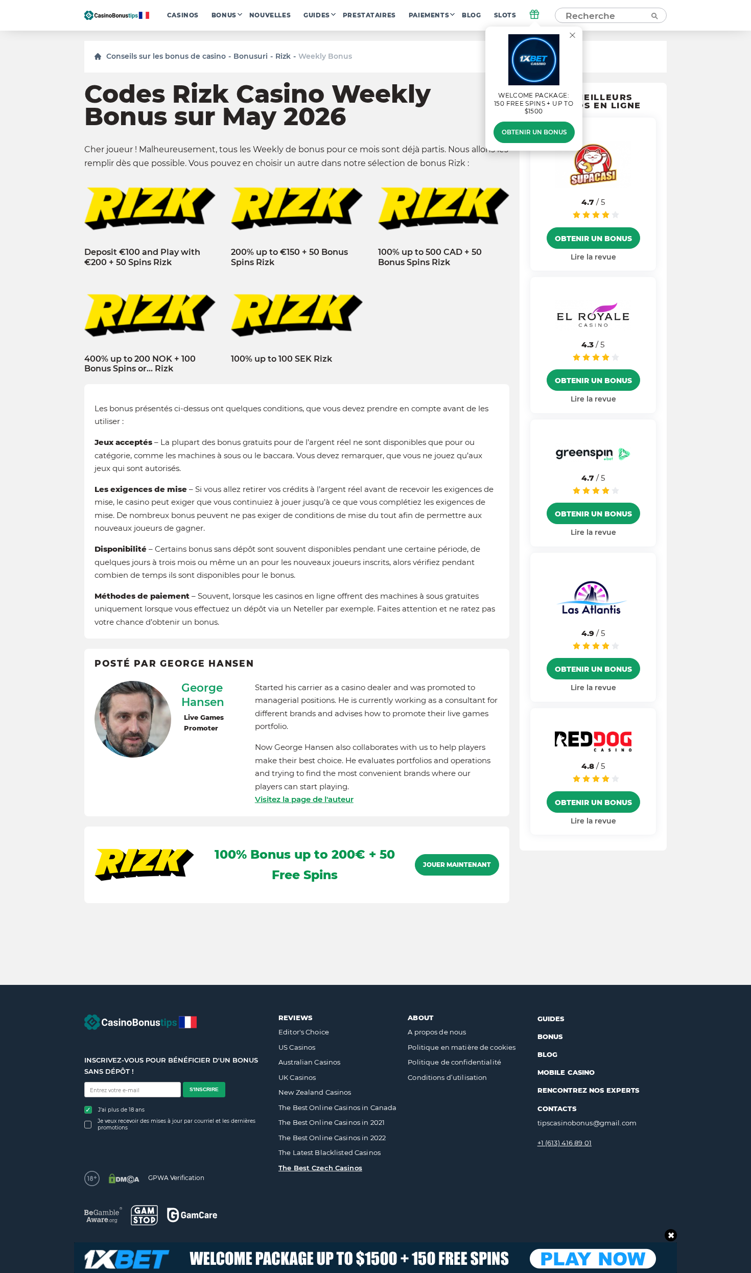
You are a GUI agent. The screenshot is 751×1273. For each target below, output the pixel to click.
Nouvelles (270, 15)
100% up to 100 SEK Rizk (281, 359)
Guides (316, 15)
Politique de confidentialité (454, 1062)
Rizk (283, 56)
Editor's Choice (303, 1032)
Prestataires (369, 15)
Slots (505, 15)
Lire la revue (593, 256)
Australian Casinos (309, 1062)
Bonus (224, 15)
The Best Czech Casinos (320, 1168)
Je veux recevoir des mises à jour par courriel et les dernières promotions (176, 1124)
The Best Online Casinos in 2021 (331, 1122)
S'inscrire (204, 1089)
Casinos (183, 15)
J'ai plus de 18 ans (121, 1109)
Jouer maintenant (457, 864)
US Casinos (296, 1047)
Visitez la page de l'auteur (304, 799)
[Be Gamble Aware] (103, 1215)
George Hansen (202, 695)
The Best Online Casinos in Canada (337, 1107)
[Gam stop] (144, 1215)
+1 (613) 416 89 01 (564, 1143)
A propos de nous (437, 1032)
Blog (471, 15)
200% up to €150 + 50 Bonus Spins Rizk (289, 257)
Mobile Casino (566, 1072)
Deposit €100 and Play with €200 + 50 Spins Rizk (142, 257)
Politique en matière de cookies (461, 1047)
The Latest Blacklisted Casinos (329, 1152)
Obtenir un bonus (534, 132)
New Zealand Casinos (314, 1092)
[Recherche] (654, 15)
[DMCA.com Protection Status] (123, 1178)
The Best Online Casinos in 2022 (332, 1138)
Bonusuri (250, 56)
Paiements (429, 15)
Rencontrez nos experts (588, 1090)
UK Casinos (297, 1077)
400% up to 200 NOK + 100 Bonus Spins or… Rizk (140, 363)
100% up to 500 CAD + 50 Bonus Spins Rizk (430, 257)
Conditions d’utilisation (447, 1077)
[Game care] (192, 1215)
